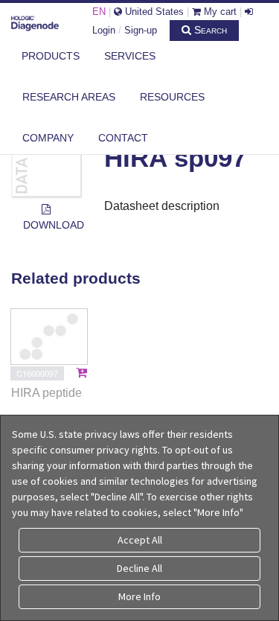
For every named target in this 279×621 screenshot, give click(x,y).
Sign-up (140, 30)
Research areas (68, 97)
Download (52, 225)
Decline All (139, 568)
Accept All (140, 540)
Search (209, 30)
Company (48, 138)
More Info (139, 596)
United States (153, 11)
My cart (219, 11)
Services (129, 56)
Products (51, 56)
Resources (172, 97)
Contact (123, 138)
